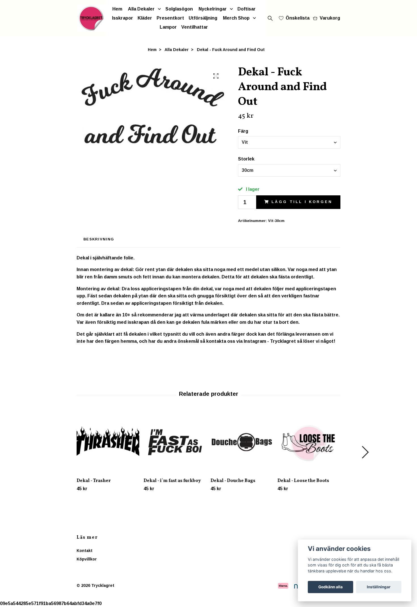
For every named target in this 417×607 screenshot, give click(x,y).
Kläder (145, 18)
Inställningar (379, 587)
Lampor (168, 27)
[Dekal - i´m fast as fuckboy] (175, 442)
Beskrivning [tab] (98, 239)
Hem (117, 9)
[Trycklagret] (91, 18)
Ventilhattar (194, 27)
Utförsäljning (203, 18)
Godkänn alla (330, 587)
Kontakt (84, 550)
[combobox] (289, 142)
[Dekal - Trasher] (108, 442)
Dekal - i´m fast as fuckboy (172, 481)
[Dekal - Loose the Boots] (308, 442)
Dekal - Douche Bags (232, 481)
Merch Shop (236, 18)
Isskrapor (122, 18)
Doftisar (246, 9)
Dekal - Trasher (94, 481)
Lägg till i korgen (301, 202)
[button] (365, 452)
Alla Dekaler (141, 9)
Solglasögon (179, 9)
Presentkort (170, 18)
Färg (243, 131)
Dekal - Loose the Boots (303, 481)
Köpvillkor (87, 559)
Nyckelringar (213, 9)
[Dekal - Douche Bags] (241, 442)
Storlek (246, 158)
